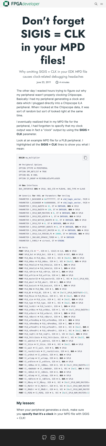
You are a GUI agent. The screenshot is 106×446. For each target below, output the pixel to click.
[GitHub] (45, 437)
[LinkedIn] (53, 437)
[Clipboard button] (85, 158)
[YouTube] (61, 437)
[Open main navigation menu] (101, 3)
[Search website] (96, 3)
